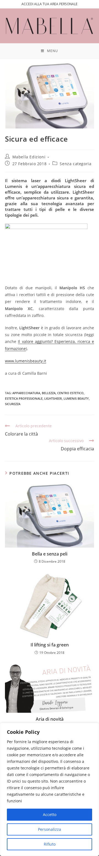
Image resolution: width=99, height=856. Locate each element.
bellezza (49, 393)
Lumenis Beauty (76, 398)
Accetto (49, 814)
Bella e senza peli (49, 554)
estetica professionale (24, 398)
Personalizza (49, 829)
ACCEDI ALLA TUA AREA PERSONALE (49, 4)
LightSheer (53, 398)
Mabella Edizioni (29, 156)
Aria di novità (50, 719)
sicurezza (12, 404)
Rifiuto (50, 844)
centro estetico (70, 393)
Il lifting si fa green (50, 645)
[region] (49, 789)
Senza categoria (75, 163)
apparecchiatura (26, 393)
